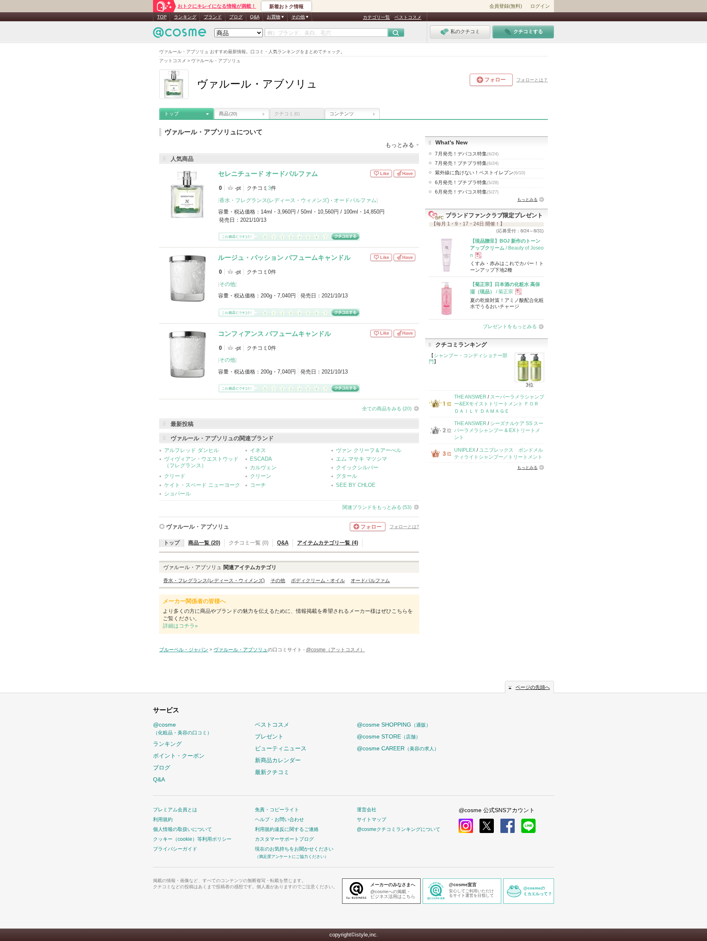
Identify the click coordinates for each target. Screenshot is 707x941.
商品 (228, 114)
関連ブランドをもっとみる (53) (377, 507)
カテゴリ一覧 (376, 17)
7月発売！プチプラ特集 (467, 163)
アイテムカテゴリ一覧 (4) (327, 543)
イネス (258, 450)
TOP (162, 16)
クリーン (260, 476)
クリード (174, 476)
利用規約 (163, 819)
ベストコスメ (407, 17)
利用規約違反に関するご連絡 (287, 829)
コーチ (258, 485)
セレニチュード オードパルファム (268, 173)
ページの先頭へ (533, 687)
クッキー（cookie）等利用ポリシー (192, 839)
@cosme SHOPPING (394, 724)
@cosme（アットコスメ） (335, 650)
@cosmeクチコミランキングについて (398, 829)
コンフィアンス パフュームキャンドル (274, 333)
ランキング (185, 16)
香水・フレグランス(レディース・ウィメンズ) (274, 200)
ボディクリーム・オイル (318, 580)
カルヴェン (263, 467)
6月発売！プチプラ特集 (467, 182)
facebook (507, 826)
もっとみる (527, 199)
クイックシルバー (357, 467)
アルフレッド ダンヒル (191, 450)
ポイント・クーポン (179, 755)
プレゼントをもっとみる (510, 326)
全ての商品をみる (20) (387, 409)
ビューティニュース (280, 748)
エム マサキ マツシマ (361, 459)
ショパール (177, 494)
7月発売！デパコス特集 (467, 154)
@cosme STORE (389, 736)
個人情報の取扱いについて (182, 829)
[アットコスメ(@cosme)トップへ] (179, 35)
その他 (227, 284)
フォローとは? (404, 526)
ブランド (213, 16)
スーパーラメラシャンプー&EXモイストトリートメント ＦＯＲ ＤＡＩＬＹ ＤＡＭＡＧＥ (499, 404)
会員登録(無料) (505, 6)
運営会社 (366, 810)
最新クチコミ (272, 772)
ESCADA (261, 459)
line (528, 826)
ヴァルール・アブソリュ (197, 526)
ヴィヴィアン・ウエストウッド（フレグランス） (201, 462)
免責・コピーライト (277, 810)
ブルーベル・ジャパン (183, 650)
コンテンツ (341, 114)
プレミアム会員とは (175, 810)
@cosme (182, 728)
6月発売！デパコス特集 (467, 192)
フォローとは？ (532, 79)
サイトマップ (371, 819)
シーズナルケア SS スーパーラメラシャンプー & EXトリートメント (498, 431)
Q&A (254, 16)
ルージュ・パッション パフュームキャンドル (284, 257)
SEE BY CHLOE (356, 485)
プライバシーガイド (175, 849)
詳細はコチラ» (180, 626)
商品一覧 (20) (204, 543)
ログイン (540, 6)
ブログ (236, 16)
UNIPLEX (464, 450)
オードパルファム (355, 200)
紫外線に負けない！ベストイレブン (480, 173)
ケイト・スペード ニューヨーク (202, 485)
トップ (171, 114)
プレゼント (269, 736)
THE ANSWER (470, 397)
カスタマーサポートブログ (284, 839)
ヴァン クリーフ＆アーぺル (368, 450)
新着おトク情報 (286, 6)
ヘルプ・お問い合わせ (279, 819)
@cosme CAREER (398, 748)
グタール (346, 476)
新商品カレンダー (278, 760)
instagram (466, 826)
